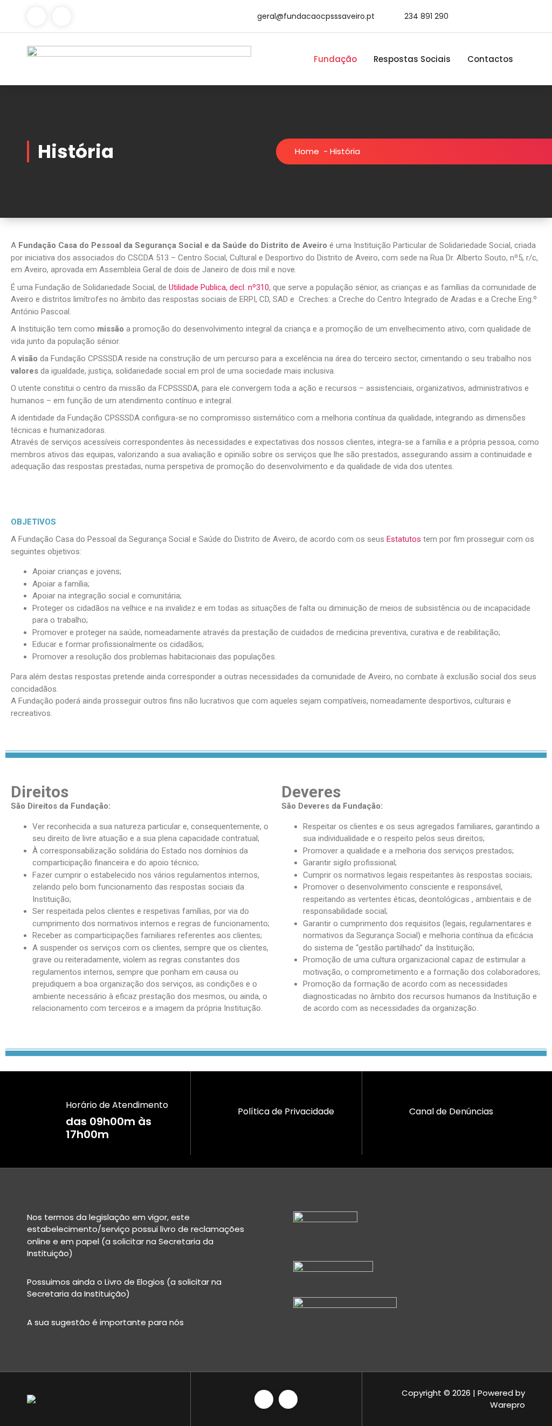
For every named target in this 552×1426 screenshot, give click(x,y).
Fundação (335, 59)
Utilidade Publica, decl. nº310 (219, 287)
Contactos (490, 59)
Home (307, 151)
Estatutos (404, 539)
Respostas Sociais (412, 59)
